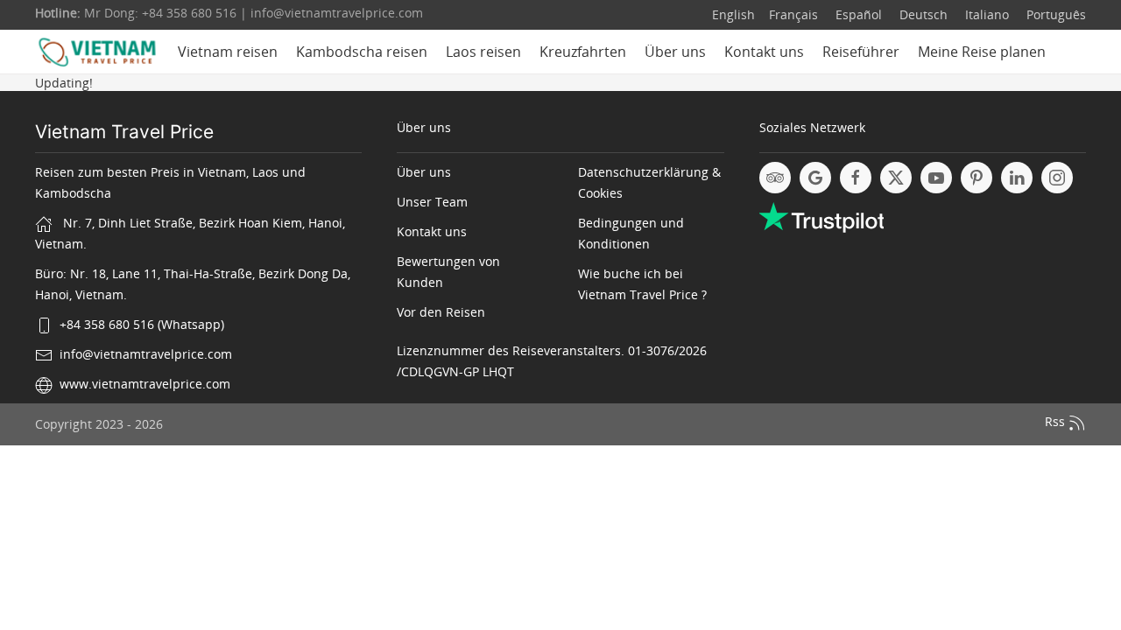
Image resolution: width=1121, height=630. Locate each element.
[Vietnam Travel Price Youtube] (936, 177)
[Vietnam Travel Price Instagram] (1057, 177)
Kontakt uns (764, 51)
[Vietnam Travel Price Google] (815, 177)
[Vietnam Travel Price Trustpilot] (821, 215)
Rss (1056, 422)
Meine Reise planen (982, 51)
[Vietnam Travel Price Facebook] (855, 177)
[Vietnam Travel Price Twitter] (896, 177)
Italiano (985, 14)
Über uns (675, 51)
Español (857, 14)
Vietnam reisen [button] (228, 51)
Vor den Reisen (441, 312)
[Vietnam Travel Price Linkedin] (1017, 177)
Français (793, 14)
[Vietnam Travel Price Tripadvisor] (775, 177)
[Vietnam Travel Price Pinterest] (976, 177)
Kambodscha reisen (361, 51)
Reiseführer (860, 51)
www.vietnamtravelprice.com (145, 383)
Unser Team (432, 201)
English (733, 14)
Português (1054, 14)
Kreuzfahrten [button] (582, 51)
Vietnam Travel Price (124, 132)
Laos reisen (483, 51)
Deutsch (922, 14)
